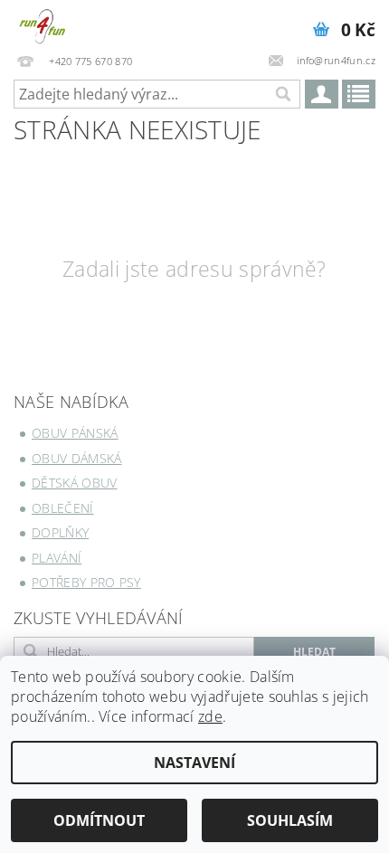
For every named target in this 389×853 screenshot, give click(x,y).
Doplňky (60, 532)
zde (210, 716)
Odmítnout (99, 820)
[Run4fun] (42, 23)
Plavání (56, 557)
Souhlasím (290, 820)
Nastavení (194, 762)
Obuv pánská (75, 432)
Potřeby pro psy (86, 582)
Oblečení (63, 508)
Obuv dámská (77, 458)
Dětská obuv (75, 482)
